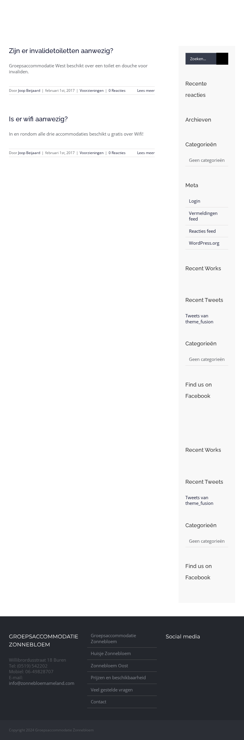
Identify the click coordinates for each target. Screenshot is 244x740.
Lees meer (146, 90)
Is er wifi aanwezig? (38, 119)
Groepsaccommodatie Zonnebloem (113, 638)
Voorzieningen (92, 90)
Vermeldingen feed (203, 216)
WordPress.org (204, 243)
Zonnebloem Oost (109, 665)
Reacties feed (202, 231)
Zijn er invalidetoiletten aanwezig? (61, 51)
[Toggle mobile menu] (232, 10)
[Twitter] (169, 654)
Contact (98, 702)
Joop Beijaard (29, 90)
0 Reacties (117, 90)
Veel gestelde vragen (112, 690)
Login (194, 201)
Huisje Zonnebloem (111, 653)
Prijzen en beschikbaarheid (118, 677)
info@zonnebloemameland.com (41, 683)
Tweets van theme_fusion (199, 319)
